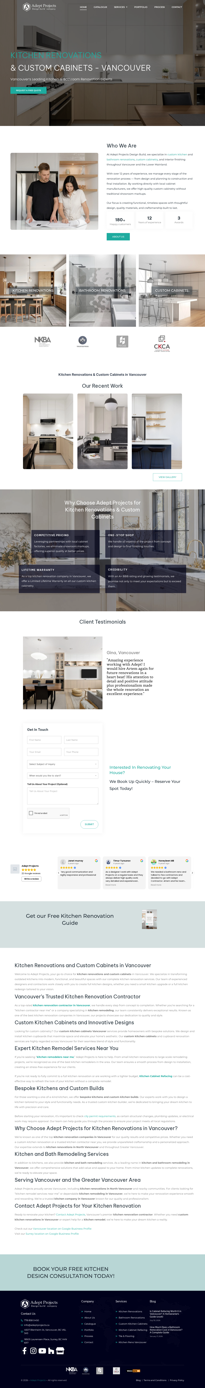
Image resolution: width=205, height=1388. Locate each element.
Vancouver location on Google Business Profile (62, 1228)
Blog (153, 1301)
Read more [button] (66, 885)
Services (119, 7)
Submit (89, 824)
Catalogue (100, 7)
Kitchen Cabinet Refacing (155, 1076)
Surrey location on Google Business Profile (52, 1233)
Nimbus (88, 458)
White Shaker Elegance (156, 458)
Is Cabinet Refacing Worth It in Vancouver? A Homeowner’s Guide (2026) (165, 1314)
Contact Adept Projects (70, 1214)
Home (83, 7)
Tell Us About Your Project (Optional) (47, 784)
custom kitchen (177, 154)
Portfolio (140, 7)
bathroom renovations (121, 159)
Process (159, 7)
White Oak (36, 454)
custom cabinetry (147, 159)
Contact (177, 7)
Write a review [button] (31, 878)
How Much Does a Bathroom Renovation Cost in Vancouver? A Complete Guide (166, 1330)
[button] (24, 671)
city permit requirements (100, 1116)
